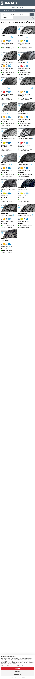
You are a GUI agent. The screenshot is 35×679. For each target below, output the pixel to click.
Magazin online (17, 7)
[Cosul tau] (32, 10)
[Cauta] (32, 14)
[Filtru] (33, 18)
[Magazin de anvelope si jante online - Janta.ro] (17, 3)
